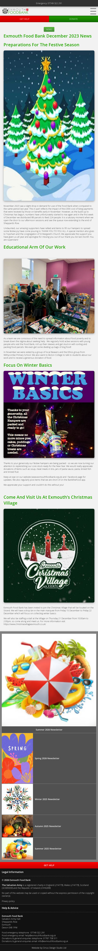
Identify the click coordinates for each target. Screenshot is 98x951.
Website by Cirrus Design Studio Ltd (49, 947)
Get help (24, 19)
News (49, 29)
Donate (73, 19)
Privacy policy (8, 901)
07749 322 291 (55, 3)
